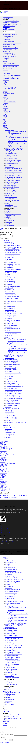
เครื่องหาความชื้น (9, 310)
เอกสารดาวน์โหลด (9, 225)
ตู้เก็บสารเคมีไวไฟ (9, 198)
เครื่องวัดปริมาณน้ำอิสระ (11, 325)
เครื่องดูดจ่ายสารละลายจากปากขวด (14, 299)
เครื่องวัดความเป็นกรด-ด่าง (11, 163)
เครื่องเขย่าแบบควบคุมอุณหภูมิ (12, 260)
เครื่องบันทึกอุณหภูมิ (10, 156)
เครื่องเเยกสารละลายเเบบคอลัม (12, 264)
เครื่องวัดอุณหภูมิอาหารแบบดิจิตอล (13, 172)
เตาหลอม (7, 330)
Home (1, 228)
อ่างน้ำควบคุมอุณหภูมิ (10, 294)
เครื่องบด (7, 303)
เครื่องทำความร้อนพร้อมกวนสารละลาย (14, 301)
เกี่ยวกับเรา (5, 723)
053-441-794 (5, 541)
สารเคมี (7, 203)
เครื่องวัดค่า (8, 276)
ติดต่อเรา (5, 725)
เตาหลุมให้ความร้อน (10, 255)
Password (3, 737)
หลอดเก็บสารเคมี (9, 220)
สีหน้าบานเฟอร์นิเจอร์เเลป (11, 22)
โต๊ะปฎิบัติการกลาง (10, 188)
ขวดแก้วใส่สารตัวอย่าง (10, 427)
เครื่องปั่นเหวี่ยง (9, 323)
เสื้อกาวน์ (7, 224)
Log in (11, 739)
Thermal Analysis (9, 150)
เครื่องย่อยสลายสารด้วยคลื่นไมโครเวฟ (17, 146)
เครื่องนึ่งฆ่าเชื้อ (9, 279)
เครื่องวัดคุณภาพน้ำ (10, 366)
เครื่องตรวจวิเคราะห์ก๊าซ (11, 369)
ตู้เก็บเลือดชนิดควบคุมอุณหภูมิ (12, 286)
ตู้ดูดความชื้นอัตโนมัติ (10, 262)
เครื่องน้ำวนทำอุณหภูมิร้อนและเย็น (13, 247)
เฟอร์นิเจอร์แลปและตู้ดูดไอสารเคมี (11, 187)
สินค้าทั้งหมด (6, 18)
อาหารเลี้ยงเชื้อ (9, 205)
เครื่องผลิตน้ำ (8, 327)
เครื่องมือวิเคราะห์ (7, 128)
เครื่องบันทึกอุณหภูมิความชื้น (12, 161)
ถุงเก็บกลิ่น (7, 217)
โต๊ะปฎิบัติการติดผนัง (10, 190)
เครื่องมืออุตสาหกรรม (4, 530)
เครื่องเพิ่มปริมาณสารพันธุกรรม (13, 332)
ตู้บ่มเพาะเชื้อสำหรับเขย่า (11, 333)
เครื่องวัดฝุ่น (8, 165)
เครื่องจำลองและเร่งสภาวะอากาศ (13, 296)
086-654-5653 (11, 541)
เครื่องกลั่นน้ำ (8, 274)
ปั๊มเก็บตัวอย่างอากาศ (10, 185)
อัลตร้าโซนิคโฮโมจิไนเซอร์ (11, 277)
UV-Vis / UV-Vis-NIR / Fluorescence (14, 148)
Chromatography (9, 130)
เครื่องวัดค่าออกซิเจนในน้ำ (11, 361)
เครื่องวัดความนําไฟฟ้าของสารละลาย (14, 160)
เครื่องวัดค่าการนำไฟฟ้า (11, 362)
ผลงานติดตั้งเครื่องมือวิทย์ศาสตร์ (13, 24)
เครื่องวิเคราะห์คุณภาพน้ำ (11, 281)
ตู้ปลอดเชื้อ (8, 321)
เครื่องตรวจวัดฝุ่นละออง (11, 155)
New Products (6, 240)
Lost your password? (5, 742)
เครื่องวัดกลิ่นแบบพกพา (11, 158)
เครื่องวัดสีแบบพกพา (10, 308)
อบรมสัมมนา (6, 721)
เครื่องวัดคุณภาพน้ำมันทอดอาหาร (13, 168)
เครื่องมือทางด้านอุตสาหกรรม (10, 152)
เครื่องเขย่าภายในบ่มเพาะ (11, 282)
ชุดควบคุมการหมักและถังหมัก (12, 254)
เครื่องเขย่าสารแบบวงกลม (11, 315)
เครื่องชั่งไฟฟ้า (8, 318)
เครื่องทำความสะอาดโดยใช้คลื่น (13, 269)
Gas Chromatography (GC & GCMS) (17, 339)
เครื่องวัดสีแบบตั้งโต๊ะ (10, 306)
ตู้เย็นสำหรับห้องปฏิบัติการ (11, 182)
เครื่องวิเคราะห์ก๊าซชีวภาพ (11, 178)
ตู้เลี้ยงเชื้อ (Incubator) (10, 293)
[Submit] (0, 237)
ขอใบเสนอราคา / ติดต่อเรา (6, 532)
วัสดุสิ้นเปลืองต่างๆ (7, 212)
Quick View (3, 490)
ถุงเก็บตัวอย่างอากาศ (10, 215)
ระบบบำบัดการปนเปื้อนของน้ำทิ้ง (13, 184)
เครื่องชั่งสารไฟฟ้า (9, 243)
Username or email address (7, 734)
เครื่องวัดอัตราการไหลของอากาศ (13, 170)
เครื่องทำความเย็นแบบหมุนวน (12, 245)
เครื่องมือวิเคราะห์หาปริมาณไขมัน (13, 252)
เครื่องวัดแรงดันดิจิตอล (10, 173)
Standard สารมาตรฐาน (11, 206)
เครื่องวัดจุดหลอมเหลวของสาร (12, 305)
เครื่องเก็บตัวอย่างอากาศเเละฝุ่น (12, 180)
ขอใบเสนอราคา (6, 720)
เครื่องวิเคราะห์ (9, 288)
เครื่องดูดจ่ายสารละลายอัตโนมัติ (13, 320)
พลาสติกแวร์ (8, 211)
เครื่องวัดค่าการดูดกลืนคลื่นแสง (12, 328)
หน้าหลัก (5, 709)
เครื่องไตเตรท (8, 259)
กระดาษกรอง (8, 222)
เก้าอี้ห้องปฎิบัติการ (9, 193)
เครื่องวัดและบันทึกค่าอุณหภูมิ (12, 175)
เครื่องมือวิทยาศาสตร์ (8, 17)
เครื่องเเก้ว (7, 209)
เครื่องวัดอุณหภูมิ (9, 267)
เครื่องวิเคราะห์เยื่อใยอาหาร (12, 249)
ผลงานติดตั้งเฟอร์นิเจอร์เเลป (12, 21)
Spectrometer (8, 136)
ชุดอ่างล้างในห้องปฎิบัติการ (11, 192)
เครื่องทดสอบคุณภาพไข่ (11, 271)
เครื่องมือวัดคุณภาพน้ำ (10, 368)
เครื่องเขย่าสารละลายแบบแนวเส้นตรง (14, 313)
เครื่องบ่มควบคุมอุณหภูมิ (11, 272)
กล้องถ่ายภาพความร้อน (11, 153)
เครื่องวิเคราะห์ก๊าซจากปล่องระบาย (13, 177)
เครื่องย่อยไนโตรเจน (10, 257)
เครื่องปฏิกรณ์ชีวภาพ (10, 266)
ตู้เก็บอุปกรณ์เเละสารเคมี (11, 197)
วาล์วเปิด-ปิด (8, 218)
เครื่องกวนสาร (8, 284)
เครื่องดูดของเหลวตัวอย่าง (11, 298)
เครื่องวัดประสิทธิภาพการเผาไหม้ (13, 373)
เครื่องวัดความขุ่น (9, 376)
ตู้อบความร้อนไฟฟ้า (10, 291)
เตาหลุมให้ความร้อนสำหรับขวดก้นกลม (14, 316)
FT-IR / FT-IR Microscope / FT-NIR (13, 149)
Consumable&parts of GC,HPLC (13, 214)
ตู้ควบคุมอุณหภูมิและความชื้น (12, 250)
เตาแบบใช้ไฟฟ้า (9, 335)
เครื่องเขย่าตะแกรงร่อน (11, 311)
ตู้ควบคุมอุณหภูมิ (9, 167)
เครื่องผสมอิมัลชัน (9, 289)
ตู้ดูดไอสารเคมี (8, 195)
